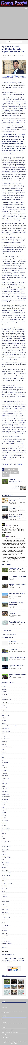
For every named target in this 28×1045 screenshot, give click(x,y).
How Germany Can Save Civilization (15, 507)
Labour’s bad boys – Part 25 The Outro (16, 612)
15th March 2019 (13, 668)
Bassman (4, 720)
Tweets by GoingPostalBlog (9, 634)
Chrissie (3, 736)
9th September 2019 (14, 518)
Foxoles (4, 781)
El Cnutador (4, 773)
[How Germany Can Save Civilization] (5, 508)
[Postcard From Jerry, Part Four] (5, 578)
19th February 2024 (7, 55)
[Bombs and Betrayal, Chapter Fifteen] (5, 586)
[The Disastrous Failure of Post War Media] (5, 500)
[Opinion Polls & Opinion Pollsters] (21, 992)
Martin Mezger (5, 849)
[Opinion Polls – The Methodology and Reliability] (5, 623)
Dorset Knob (5, 762)
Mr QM (3, 852)
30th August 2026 (13, 571)
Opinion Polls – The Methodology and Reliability (17, 621)
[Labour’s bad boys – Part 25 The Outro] (5, 613)
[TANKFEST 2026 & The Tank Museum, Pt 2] (5, 604)
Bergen (3, 723)
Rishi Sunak (15, 472)
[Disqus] (14, 542)
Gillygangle (4, 783)
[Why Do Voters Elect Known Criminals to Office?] (14, 992)
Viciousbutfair (5, 928)
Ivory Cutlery (5, 799)
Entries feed (4, 1007)
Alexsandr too (5, 697)
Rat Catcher (4, 886)
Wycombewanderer (6, 943)
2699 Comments (13, 511)
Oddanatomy (5, 865)
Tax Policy (5, 475)
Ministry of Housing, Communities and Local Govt (13, 77)
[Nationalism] (5, 643)
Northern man (5, 862)
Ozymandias (5, 870)
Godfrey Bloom (22, 502)
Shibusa (3, 904)
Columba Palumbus (6, 747)
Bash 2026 (4, 1022)
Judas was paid (5, 831)
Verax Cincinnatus (6, 925)
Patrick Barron (22, 510)
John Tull (4, 825)
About (3, 1025)
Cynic (3, 749)
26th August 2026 (13, 624)
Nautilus (4, 854)
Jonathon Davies (6, 828)
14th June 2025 (13, 659)
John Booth (4, 823)
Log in (3, 1005)
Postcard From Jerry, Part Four (17, 576)
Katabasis (4, 833)
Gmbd (3, 786)
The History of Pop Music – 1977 (16, 666)
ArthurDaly (4, 710)
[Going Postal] (14, 5)
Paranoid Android (6, 873)
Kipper (3, 838)
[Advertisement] (14, 25)
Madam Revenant (6, 846)
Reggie (3, 891)
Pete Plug (4, 880)
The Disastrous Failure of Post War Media (17, 499)
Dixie (3, 757)
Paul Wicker (4, 878)
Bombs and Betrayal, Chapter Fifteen (17, 584)
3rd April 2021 (13, 677)
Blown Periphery (6, 731)
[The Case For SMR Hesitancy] (5, 659)
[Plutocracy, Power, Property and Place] (5, 595)
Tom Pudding (5, 920)
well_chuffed (5, 936)
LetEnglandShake (6, 841)
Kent (3, 836)
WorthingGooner (6, 941)
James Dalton (5, 802)
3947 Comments (13, 503)
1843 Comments (21, 677)
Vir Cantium (4, 930)
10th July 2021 (13, 651)
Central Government (11, 469)
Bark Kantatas (5, 715)
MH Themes (14, 1043)
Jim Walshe (4, 815)
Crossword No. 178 (14, 649)
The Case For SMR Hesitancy (17, 657)
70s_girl (3, 686)
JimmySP (4, 812)
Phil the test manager (7, 883)
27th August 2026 (13, 606)
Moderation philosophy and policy (10, 1032)
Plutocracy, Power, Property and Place (17, 594)
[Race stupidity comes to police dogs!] (5, 676)
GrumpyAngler (5, 794)
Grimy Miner (5, 791)
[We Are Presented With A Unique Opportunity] (5, 516)
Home (3, 1019)
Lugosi (3, 844)
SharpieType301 (6, 901)
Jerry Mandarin (5, 810)
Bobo (3, 733)
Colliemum (4, 744)
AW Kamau (4, 712)
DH (2, 754)
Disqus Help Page (6, 1037)
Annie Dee (4, 707)
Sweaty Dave (5, 909)
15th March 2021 (13, 502)
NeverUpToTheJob (6, 857)
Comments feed (5, 1010)
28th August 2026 (13, 596)
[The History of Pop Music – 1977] (5, 667)
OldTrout (4, 867)
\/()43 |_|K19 (5, 933)
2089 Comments (21, 659)
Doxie (3, 765)
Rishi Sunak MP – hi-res (9, 76)
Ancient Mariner (5, 702)
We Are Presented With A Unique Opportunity (16, 515)
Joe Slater (4, 817)
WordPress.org (5, 1012)
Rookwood (4, 896)
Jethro (3, 804)
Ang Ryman (4, 705)
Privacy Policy (5, 1034)
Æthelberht (4, 694)
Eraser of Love (5, 778)
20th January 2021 (13, 510)
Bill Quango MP (5, 728)
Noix (3, 859)
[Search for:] (14, 41)
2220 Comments (21, 651)
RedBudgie (4, 888)
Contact (3, 1027)
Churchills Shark (5, 739)
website (20, 464)
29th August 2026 (13, 578)
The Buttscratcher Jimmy (8, 917)
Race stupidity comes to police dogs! (17, 675)
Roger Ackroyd (5, 893)
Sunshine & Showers (7, 907)
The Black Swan (6, 915)
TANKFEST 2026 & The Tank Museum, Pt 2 (16, 603)
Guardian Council (6, 796)
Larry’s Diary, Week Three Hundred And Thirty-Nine (16, 569)
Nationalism (12, 641)
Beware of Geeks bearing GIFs (9, 726)
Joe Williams (5, 820)
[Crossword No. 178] (5, 651)
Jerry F (3, 807)
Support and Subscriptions (8, 1029)
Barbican (4, 718)
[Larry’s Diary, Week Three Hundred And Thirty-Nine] (5, 570)
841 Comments (22, 571)
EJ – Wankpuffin (5, 770)
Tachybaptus (5, 912)
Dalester (4, 752)
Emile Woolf (16, 55)
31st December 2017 (14, 643)
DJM (3, 760)
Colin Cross (4, 741)
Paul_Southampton (6, 875)
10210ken (4, 691)
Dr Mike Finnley (5, 768)
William (3, 938)
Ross (3, 899)
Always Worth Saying (7, 699)
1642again (4, 689)
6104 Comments (13, 519)
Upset (3, 922)
